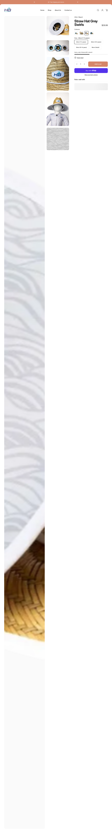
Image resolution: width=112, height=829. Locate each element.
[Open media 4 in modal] (58, 74)
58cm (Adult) (95, 47)
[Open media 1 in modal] (24, 422)
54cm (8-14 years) (81, 47)
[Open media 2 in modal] (58, 27)
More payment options (91, 74)
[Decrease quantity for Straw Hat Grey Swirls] (76, 64)
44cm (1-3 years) (81, 42)
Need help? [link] (80, 57)
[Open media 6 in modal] (58, 139)
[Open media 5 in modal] (58, 109)
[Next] (77, 2)
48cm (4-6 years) (96, 42)
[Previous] (34, 2)
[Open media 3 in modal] (58, 47)
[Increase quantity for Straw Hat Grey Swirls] (85, 64)
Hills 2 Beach (78, 17)
